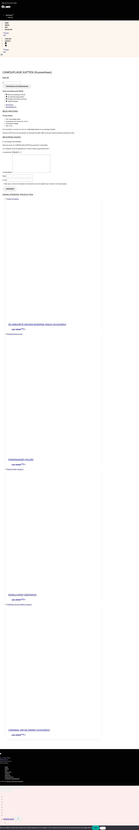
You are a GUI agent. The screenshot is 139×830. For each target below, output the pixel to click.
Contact (8, 41)
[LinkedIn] (9, 7)
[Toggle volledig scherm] (9, 787)
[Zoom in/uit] (3, 787)
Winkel (7, 25)
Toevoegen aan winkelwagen (17, 86)
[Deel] (16, 787)
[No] (103, 828)
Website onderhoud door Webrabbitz (15, 781)
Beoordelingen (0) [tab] (11, 107)
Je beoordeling (7, 172)
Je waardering (7, 152)
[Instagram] (5, 7)
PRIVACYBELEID (9, 777)
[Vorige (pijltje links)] (3, 790)
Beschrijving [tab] (9, 105)
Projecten (8, 29)
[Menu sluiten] (0, 793)
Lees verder (16, 329)
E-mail (4, 180)
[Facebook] (3, 7)
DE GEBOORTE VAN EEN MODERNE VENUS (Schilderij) (37, 324)
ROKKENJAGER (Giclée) (21, 459)
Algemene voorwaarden (12, 778)
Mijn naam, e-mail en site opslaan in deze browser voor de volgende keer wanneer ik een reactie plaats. (36, 184)
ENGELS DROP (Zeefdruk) (22, 595)
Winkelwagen (9, 815)
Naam (4, 176)
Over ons (8, 38)
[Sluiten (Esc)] (22, 787)
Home (7, 23)
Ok (96, 827)
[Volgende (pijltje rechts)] (9, 790)
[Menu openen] (1, 55)
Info (6, 27)
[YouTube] (7, 7)
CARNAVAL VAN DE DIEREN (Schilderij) (29, 730)
